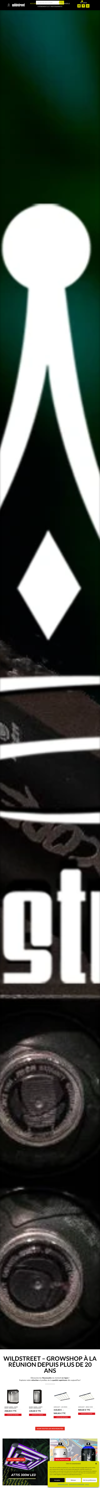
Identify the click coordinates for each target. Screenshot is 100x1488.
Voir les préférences (89, 1480)
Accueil (33, 4)
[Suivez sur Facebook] (83, 5)
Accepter (57, 1480)
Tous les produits (46, 4)
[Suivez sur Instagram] (79, 5)
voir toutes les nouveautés (50, 1428)
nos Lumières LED (16, 1459)
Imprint (87, 1484)
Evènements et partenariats (50, 7)
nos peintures (62, 1459)
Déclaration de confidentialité (76, 1484)
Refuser (73, 1480)
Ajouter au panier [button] (13, 1414)
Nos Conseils (64, 4)
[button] (96, 1464)
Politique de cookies (63, 1484)
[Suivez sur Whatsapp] (87, 6)
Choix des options (62, 1417)
